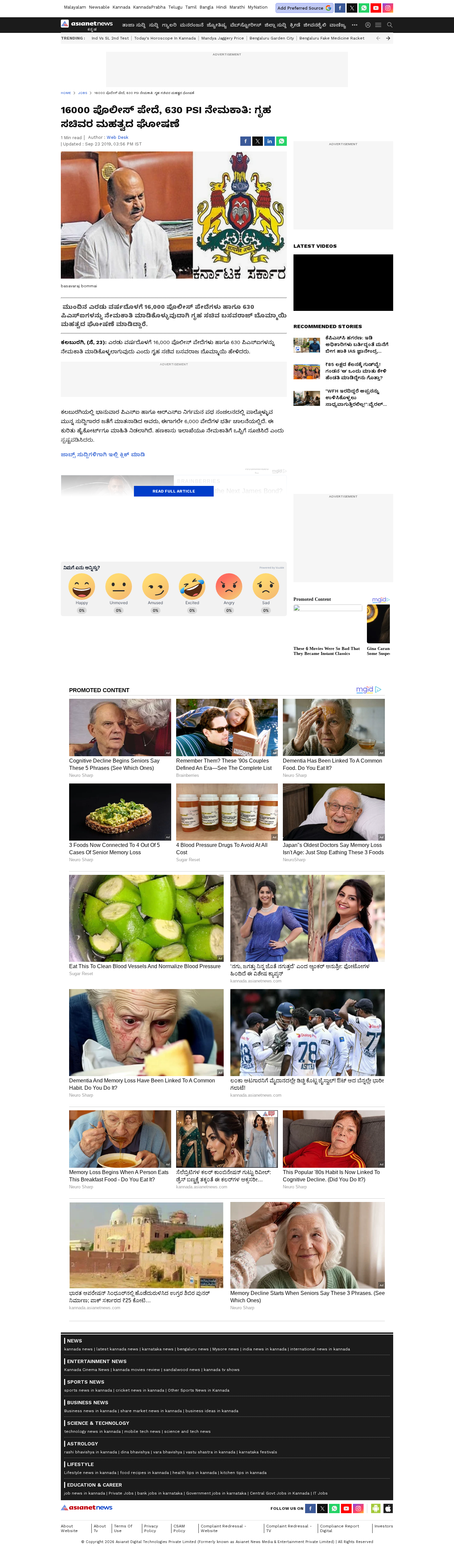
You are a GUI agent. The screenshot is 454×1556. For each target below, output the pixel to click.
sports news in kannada (88, 1390)
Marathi (237, 7)
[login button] (369, 25)
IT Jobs (320, 1493)
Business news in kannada (90, 1411)
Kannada (121, 7)
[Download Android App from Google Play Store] (376, 1508)
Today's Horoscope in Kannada (165, 38)
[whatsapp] (364, 8)
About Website (69, 1528)
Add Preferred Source (300, 8)
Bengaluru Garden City (272, 38)
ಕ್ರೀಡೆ (295, 25)
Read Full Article (174, 491)
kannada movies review (136, 1369)
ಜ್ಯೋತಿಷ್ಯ (217, 25)
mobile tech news (142, 1431)
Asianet (86, 1507)
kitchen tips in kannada (243, 1472)
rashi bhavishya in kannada (90, 1452)
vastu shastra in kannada (210, 1452)
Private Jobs (121, 1493)
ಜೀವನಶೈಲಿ (314, 25)
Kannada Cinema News (86, 1369)
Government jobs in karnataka (216, 1493)
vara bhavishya (167, 1452)
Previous (378, 38)
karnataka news (157, 1349)
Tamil (191, 7)
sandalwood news (182, 1369)
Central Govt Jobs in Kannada (279, 1493)
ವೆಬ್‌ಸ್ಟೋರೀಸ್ (245, 25)
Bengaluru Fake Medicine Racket (331, 38)
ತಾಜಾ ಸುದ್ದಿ (134, 25)
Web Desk (117, 137)
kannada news (78, 1349)
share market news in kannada (151, 1411)
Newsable (99, 7)
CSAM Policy (179, 1528)
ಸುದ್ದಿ (154, 25)
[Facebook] (340, 8)
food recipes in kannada (144, 1472)
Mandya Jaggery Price (222, 38)
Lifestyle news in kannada (90, 1472)
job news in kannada (84, 1493)
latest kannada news (117, 1349)
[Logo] (89, 25)
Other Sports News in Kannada (198, 1390)
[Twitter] (352, 8)
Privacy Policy (151, 1528)
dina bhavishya (135, 1452)
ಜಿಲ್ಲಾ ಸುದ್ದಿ (275, 25)
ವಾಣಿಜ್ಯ (337, 25)
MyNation (258, 7)
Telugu (175, 7)
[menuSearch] (390, 25)
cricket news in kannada (140, 1390)
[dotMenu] (355, 25)
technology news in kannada (92, 1431)
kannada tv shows (222, 1369)
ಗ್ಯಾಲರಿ (169, 25)
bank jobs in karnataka (159, 1493)
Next (388, 38)
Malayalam (75, 7)
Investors (384, 1526)
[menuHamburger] (378, 25)
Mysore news (225, 1349)
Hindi (221, 7)
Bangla (206, 7)
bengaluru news (193, 1349)
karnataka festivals (258, 1452)
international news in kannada (320, 1349)
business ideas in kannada (211, 1411)
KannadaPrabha (149, 7)
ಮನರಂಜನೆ (191, 25)
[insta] (388, 8)
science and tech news (187, 1431)
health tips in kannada (194, 1472)
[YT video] (376, 8)
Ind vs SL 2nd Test (110, 38)
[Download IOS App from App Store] (388, 1508)
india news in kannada (264, 1349)
